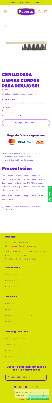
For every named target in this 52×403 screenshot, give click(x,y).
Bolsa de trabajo (13, 287)
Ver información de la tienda (19, 160)
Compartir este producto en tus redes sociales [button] (23, 208)
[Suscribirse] (43, 377)
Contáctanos (11, 304)
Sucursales (10, 310)
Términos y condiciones (16, 345)
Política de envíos (14, 351)
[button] (5, 12)
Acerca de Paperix (14, 275)
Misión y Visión (13, 281)
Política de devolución (16, 357)
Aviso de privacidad (15, 339)
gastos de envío (11, 103)
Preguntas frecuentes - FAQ (18, 316)
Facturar (9, 322)
